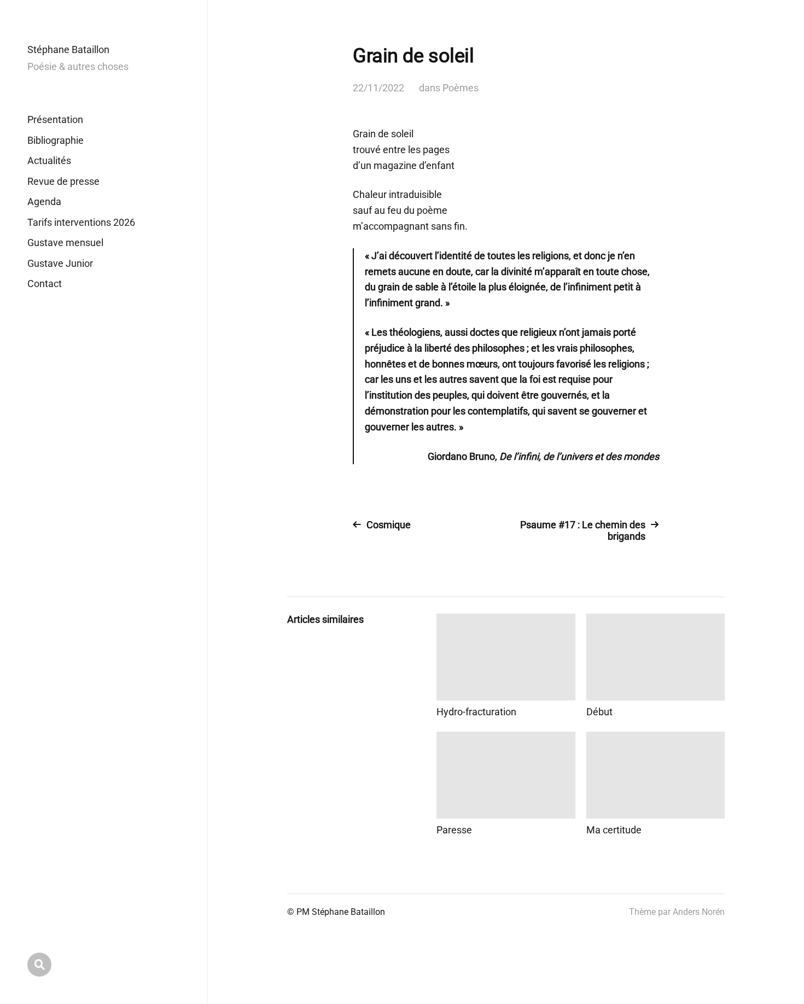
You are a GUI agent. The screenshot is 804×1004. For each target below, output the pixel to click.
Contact (44, 283)
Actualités (49, 160)
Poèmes (460, 88)
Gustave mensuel (65, 242)
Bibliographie (55, 140)
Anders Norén (699, 912)
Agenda (44, 201)
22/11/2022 (378, 88)
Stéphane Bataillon (68, 49)
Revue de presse (63, 181)
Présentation (55, 119)
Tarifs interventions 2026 (81, 222)
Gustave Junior (60, 263)
